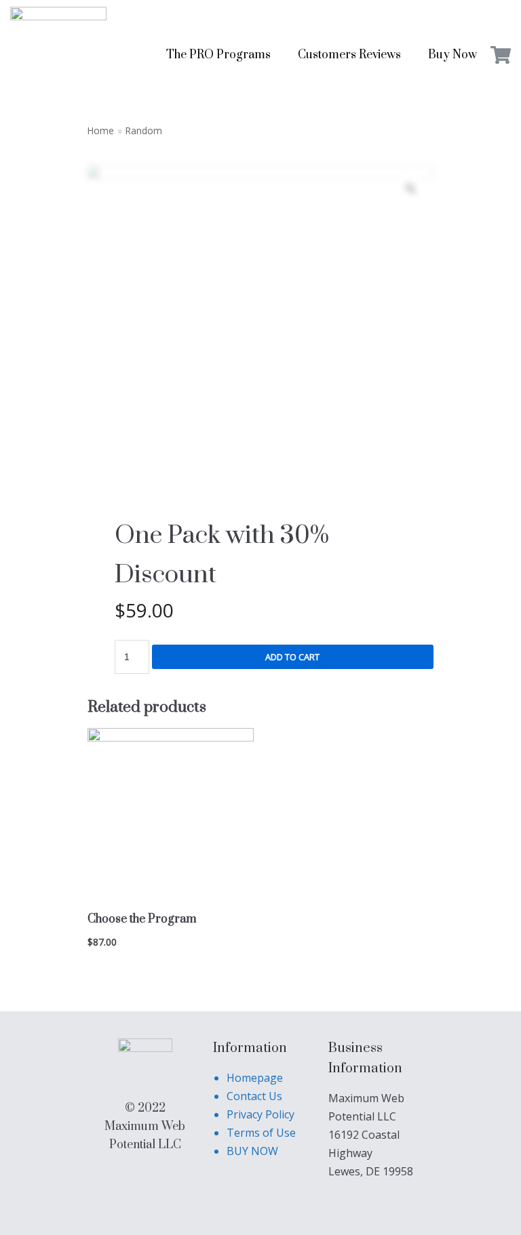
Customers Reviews (349, 54)
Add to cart (292, 657)
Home (101, 130)
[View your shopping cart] (500, 55)
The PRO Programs (218, 54)
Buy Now (452, 54)
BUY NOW (252, 1150)
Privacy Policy (260, 1114)
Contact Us (254, 1096)
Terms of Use (261, 1132)
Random (144, 130)
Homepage (255, 1077)
